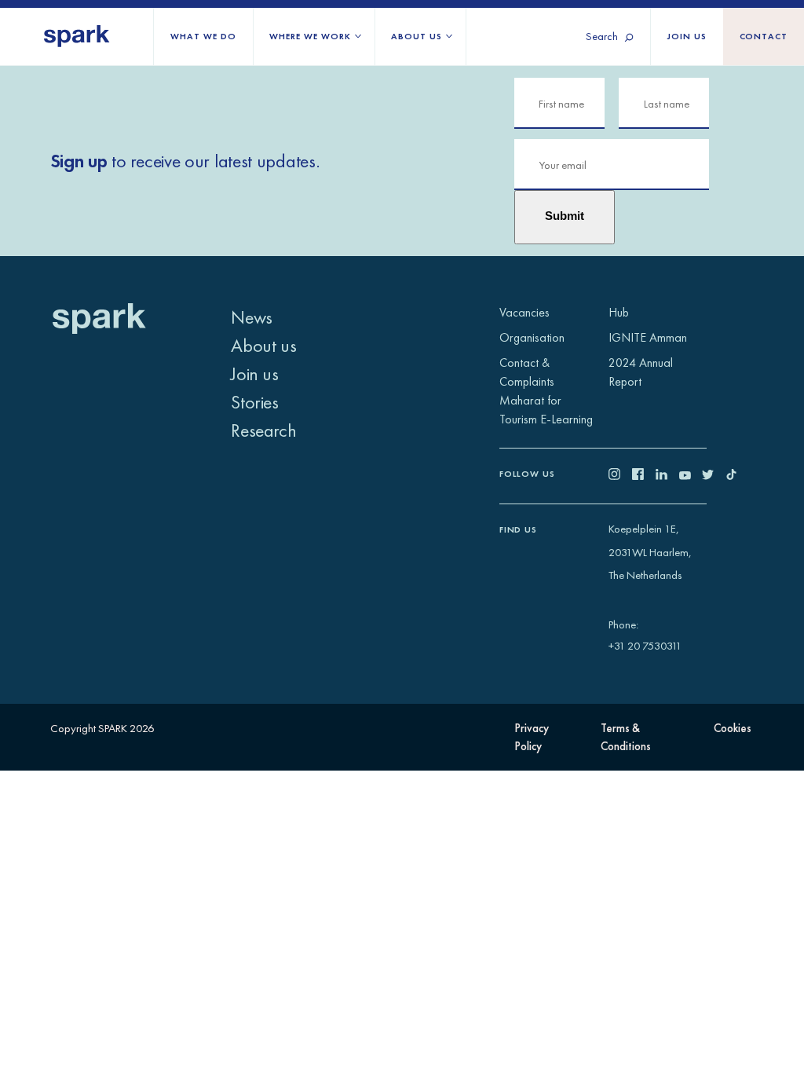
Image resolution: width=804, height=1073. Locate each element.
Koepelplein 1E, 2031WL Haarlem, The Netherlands (650, 552)
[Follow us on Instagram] (620, 475)
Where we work (309, 36)
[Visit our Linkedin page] (667, 475)
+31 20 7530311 (645, 645)
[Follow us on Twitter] (713, 475)
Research (263, 430)
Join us (687, 36)
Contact (764, 36)
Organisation (532, 337)
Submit (564, 216)
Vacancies (524, 312)
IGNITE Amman (647, 337)
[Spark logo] (77, 36)
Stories (254, 402)
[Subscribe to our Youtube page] (691, 475)
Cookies (732, 727)
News (251, 317)
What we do (203, 36)
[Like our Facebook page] (644, 475)
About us (416, 36)
